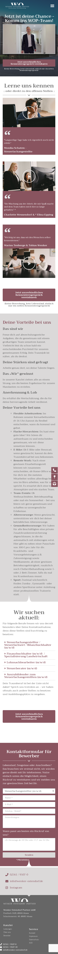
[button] (52, 6)
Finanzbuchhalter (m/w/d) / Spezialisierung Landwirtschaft (25, 655)
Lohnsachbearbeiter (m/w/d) (26, 662)
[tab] (29, 645)
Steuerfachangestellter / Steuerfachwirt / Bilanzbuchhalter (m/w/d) (27, 645)
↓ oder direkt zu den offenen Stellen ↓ (29, 91)
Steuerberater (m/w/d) (22, 668)
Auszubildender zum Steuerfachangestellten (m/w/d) (25, 675)
